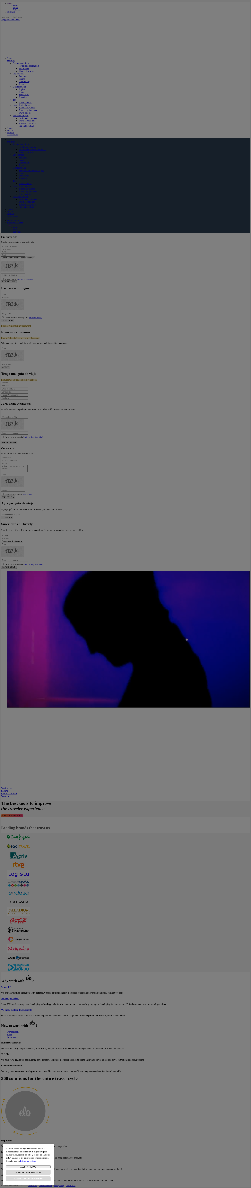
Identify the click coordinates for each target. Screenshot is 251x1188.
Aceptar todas (28, 1167)
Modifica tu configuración (28, 1179)
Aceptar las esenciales (28, 1172)
